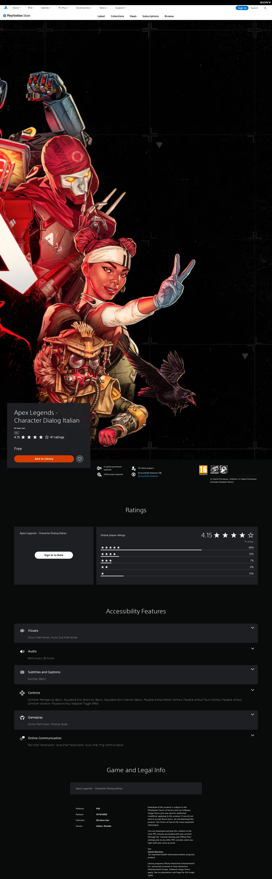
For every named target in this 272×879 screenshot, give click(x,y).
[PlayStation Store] (17, 15)
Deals (133, 16)
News (103, 7)
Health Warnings (155, 851)
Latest (101, 16)
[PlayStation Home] (5, 8)
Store (15, 7)
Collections (117, 16)
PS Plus (62, 7)
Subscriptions (150, 16)
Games (45, 7)
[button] (148, 475)
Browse (169, 16)
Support (119, 7)
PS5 (30, 7)
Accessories (83, 7)
